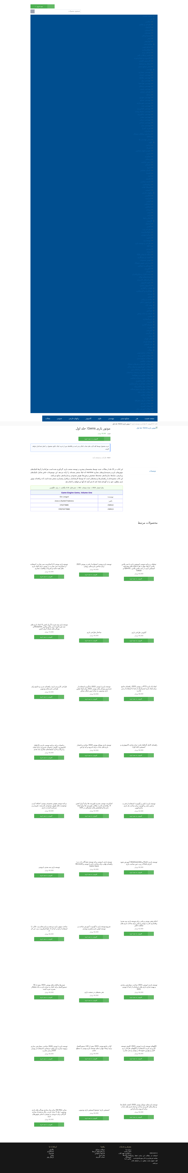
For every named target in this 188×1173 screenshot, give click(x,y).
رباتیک (148, 95)
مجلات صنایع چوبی (144, 353)
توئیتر (52, 1155)
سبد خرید (102, 1155)
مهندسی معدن (145, 117)
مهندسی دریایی (145, 120)
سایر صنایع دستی (144, 66)
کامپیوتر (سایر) (145, 285)
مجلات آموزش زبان (143, 409)
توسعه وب (147, 240)
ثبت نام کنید (34, 2)
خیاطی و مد (146, 52)
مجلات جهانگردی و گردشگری (140, 384)
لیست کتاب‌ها (127, 1155)
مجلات (150, 350)
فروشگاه (128, 1157)
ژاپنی (149, 215)
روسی (148, 210)
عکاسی (148, 22)
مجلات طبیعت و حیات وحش (140, 412)
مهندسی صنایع (145, 100)
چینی (149, 212)
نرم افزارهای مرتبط (98, 1151)
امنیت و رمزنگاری (144, 257)
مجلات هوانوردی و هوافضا (141, 375)
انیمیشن (148, 30)
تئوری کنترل (146, 128)
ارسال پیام (51, 1157)
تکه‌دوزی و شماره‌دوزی (142, 58)
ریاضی (148, 145)
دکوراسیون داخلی (146, 302)
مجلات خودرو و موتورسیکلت (140, 389)
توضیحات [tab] (152, 471)
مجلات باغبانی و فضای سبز (141, 369)
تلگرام (52, 1149)
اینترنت (149, 327)
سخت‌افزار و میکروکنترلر (141, 274)
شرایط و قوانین (100, 1153)
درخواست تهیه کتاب (124, 1153)
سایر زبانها (147, 218)
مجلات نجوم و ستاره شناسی (140, 378)
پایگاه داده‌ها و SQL (144, 254)
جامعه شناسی (145, 182)
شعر (149, 38)
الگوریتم (148, 268)
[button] (139, 579)
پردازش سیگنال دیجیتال (142, 134)
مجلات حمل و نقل (144, 392)
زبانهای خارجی (147, 193)
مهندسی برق (146, 80)
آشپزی (150, 308)
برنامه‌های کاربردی (144, 280)
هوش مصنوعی (145, 260)
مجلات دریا (147, 398)
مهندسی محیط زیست (143, 111)
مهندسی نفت (146, 106)
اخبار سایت (127, 1151)
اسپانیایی (147, 204)
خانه (156, 424)
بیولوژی (148, 156)
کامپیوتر (149, 221)
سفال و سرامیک (145, 64)
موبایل (148, 271)
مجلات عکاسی (145, 361)
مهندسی (149, 69)
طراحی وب (146, 229)
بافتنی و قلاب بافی (144, 55)
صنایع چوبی (146, 47)
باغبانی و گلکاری (146, 288)
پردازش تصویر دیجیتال (143, 263)
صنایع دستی (148, 44)
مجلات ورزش (146, 403)
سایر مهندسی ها (145, 139)
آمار (149, 176)
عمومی (148, 190)
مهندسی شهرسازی (144, 103)
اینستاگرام (51, 1151)
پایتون (148, 238)
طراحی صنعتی (145, 92)
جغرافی (148, 165)
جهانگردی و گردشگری (144, 291)
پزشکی (148, 159)
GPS (149, 137)
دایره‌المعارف (147, 319)
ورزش (150, 294)
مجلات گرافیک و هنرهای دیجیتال (139, 364)
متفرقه (149, 347)
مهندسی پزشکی (145, 86)
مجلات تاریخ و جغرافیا (143, 400)
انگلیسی (148, 196)
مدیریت (149, 322)
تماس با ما (128, 1159)
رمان (150, 336)
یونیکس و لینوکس (144, 266)
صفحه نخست (147, 16)
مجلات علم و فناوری (143, 381)
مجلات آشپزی (146, 406)
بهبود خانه (148, 305)
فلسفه (148, 179)
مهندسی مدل (146, 125)
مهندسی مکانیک (145, 78)
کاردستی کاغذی (145, 61)
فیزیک (148, 148)
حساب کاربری (100, 1157)
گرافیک (148, 27)
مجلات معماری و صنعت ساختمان (138, 372)
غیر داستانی (148, 344)
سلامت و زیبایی (146, 299)
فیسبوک (52, 1153)
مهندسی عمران (145, 75)
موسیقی (147, 33)
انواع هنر (147, 41)
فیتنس (150, 297)
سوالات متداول (100, 1149)
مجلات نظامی (146, 395)
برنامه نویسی (146, 235)
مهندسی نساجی (145, 123)
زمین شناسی (146, 162)
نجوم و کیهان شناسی (143, 151)
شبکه (149, 252)
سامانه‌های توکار (145, 277)
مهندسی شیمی (145, 89)
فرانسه (148, 198)
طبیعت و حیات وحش (144, 313)
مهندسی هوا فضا (145, 83)
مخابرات (147, 131)
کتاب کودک (148, 339)
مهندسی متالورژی (144, 114)
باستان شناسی (145, 170)
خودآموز (149, 311)
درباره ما (128, 1149)
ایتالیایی (148, 207)
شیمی (148, 153)
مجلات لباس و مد (144, 355)
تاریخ (149, 167)
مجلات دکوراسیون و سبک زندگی (139, 367)
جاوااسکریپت (146, 232)
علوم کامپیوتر (146, 282)
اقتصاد (148, 173)
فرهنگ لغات (146, 187)
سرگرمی (149, 333)
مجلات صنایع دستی (144, 358)
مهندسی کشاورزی (144, 109)
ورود (41, 2)
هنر (151, 19)
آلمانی (148, 201)
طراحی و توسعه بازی (143, 243)
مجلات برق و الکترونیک (142, 386)
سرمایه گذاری (147, 325)
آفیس (149, 226)
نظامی (150, 316)
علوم (150, 142)
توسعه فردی (147, 341)
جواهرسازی (146, 50)
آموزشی (149, 330)
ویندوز (148, 249)
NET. (149, 246)
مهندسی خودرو (145, 97)
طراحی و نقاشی (145, 24)
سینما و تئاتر (146, 36)
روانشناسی (147, 184)
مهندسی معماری (144, 72)
